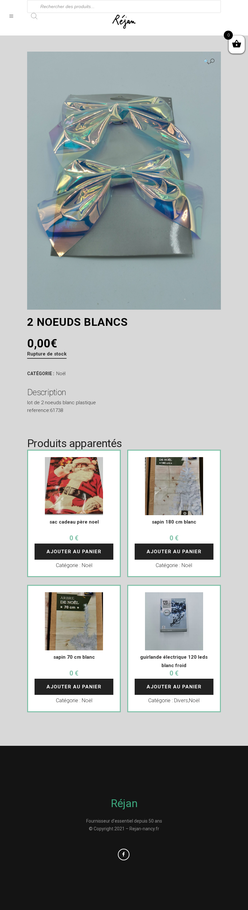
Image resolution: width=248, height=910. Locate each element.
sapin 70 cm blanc (74, 657)
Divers (181, 700)
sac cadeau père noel (74, 522)
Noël (61, 373)
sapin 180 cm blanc (174, 522)
